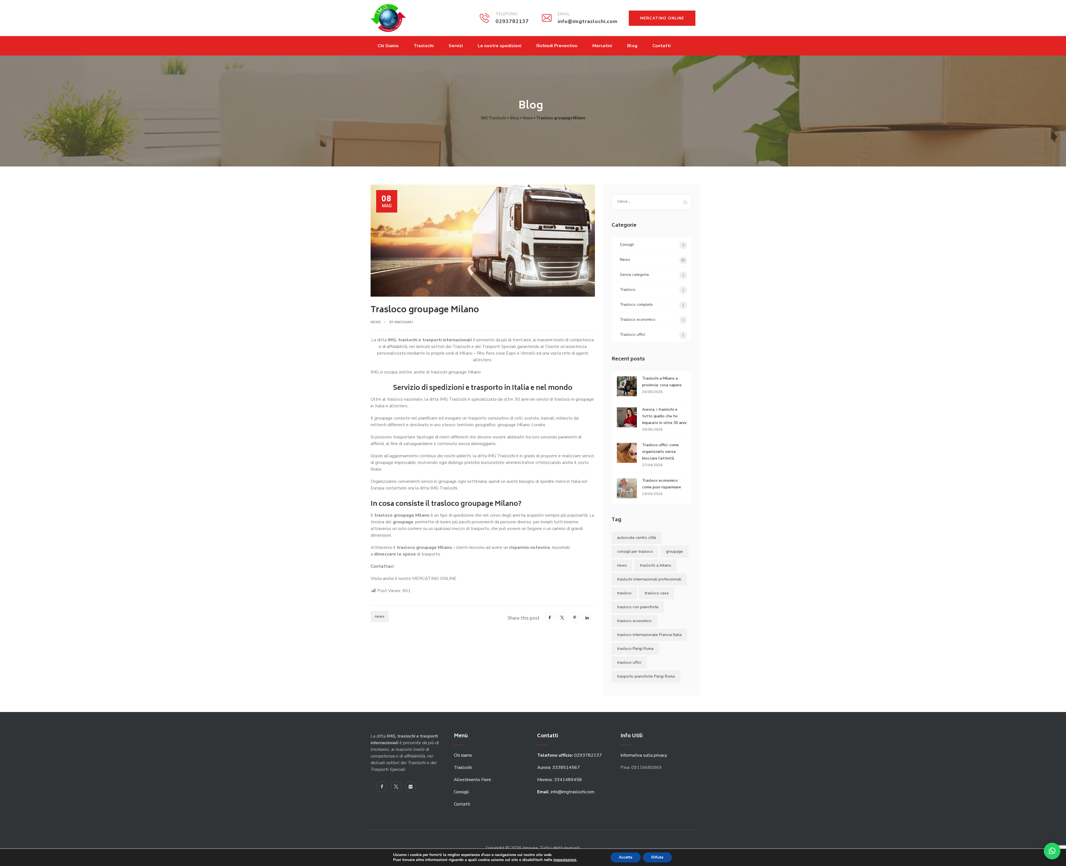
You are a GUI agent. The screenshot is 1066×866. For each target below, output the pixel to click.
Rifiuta (657, 857)
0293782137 (570, 755)
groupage (674, 551)
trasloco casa (656, 593)
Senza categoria (634, 274)
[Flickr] (410, 786)
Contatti (661, 46)
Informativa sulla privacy (643, 755)
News (376, 322)
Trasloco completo (636, 304)
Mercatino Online (662, 18)
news (379, 616)
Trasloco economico (637, 319)
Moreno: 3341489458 (560, 780)
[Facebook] (381, 786)
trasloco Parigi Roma (635, 648)
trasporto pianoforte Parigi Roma (646, 676)
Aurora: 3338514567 (558, 767)
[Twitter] (396, 786)
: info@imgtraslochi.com (565, 792)
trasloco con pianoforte (637, 607)
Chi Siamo (388, 46)
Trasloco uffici (632, 334)
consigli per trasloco (635, 551)
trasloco (624, 593)
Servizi (456, 46)
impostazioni (564, 859)
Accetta (625, 857)
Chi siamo (463, 755)
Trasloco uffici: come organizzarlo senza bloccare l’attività (660, 451)
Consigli (627, 244)
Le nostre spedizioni (499, 46)
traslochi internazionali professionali (649, 579)
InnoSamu (403, 322)
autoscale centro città (636, 537)
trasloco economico (634, 620)
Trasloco (627, 289)
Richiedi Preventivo (556, 46)
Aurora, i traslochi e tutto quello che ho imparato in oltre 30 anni (664, 416)
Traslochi (424, 46)
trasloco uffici (629, 662)
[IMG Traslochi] (388, 18)
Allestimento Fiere (472, 780)
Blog (632, 46)
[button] (1052, 851)
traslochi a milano (655, 565)
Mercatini (602, 46)
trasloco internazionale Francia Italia (649, 634)
